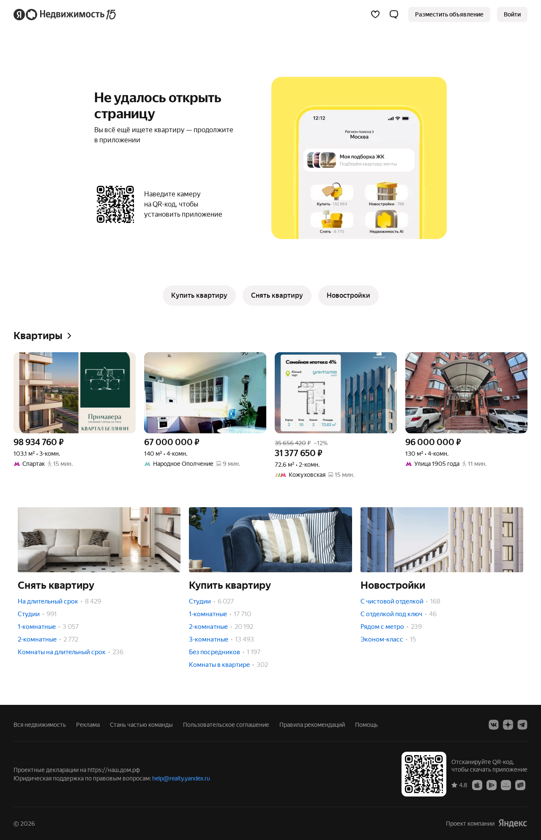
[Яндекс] (512, 823)
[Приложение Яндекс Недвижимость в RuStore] (520, 784)
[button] (394, 14)
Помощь (366, 724)
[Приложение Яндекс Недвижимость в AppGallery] (506, 784)
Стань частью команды (141, 724)
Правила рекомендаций (312, 724)
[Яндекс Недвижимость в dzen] (508, 725)
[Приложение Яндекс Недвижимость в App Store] (477, 784)
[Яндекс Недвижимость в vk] (494, 725)
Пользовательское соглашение (226, 724)
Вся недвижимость (40, 724)
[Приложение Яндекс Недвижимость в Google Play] (491, 784)
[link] (512, 14)
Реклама (88, 724)
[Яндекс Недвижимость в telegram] (522, 725)
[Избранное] (375, 14)
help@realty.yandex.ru (181, 778)
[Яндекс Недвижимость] (65, 14)
